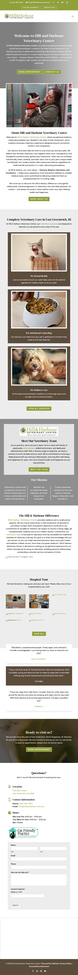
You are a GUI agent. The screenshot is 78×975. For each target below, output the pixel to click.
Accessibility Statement (39, 966)
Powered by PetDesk (50, 963)
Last (41, 852)
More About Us (39, 199)
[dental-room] (59, 613)
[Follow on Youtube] (45, 971)
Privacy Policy (66, 963)
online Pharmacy (31, 7)
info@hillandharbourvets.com (31, 806)
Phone (13, 864)
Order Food (49, 7)
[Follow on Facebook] (33, 971)
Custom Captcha (18, 889)
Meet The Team (39, 469)
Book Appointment (30, 72)
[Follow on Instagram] (41, 971)
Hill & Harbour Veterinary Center (23, 45)
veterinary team (13, 534)
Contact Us (52, 72)
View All (39, 634)
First (12, 852)
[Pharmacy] (39, 607)
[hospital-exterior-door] (16, 613)
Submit (15, 905)
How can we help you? (20, 872)
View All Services (39, 408)
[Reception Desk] (16, 607)
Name (14, 845)
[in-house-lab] (59, 594)
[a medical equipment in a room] (16, 620)
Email (13, 856)
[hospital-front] (36, 620)
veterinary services (49, 224)
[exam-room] (35, 613)
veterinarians (29, 448)
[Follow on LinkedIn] (37, 971)
